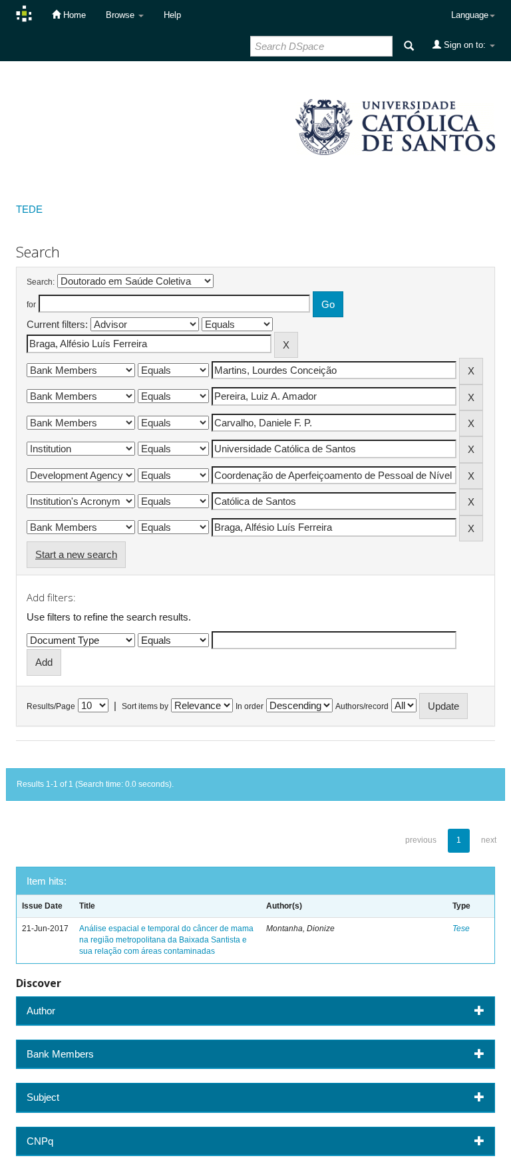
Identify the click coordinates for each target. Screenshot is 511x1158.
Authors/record (362, 706)
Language (469, 15)
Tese (461, 928)
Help (172, 15)
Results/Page (51, 706)
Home (73, 15)
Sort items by (145, 706)
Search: (41, 282)
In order (249, 706)
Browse (121, 15)
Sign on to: (464, 45)
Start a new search (76, 554)
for (31, 304)
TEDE (29, 209)
